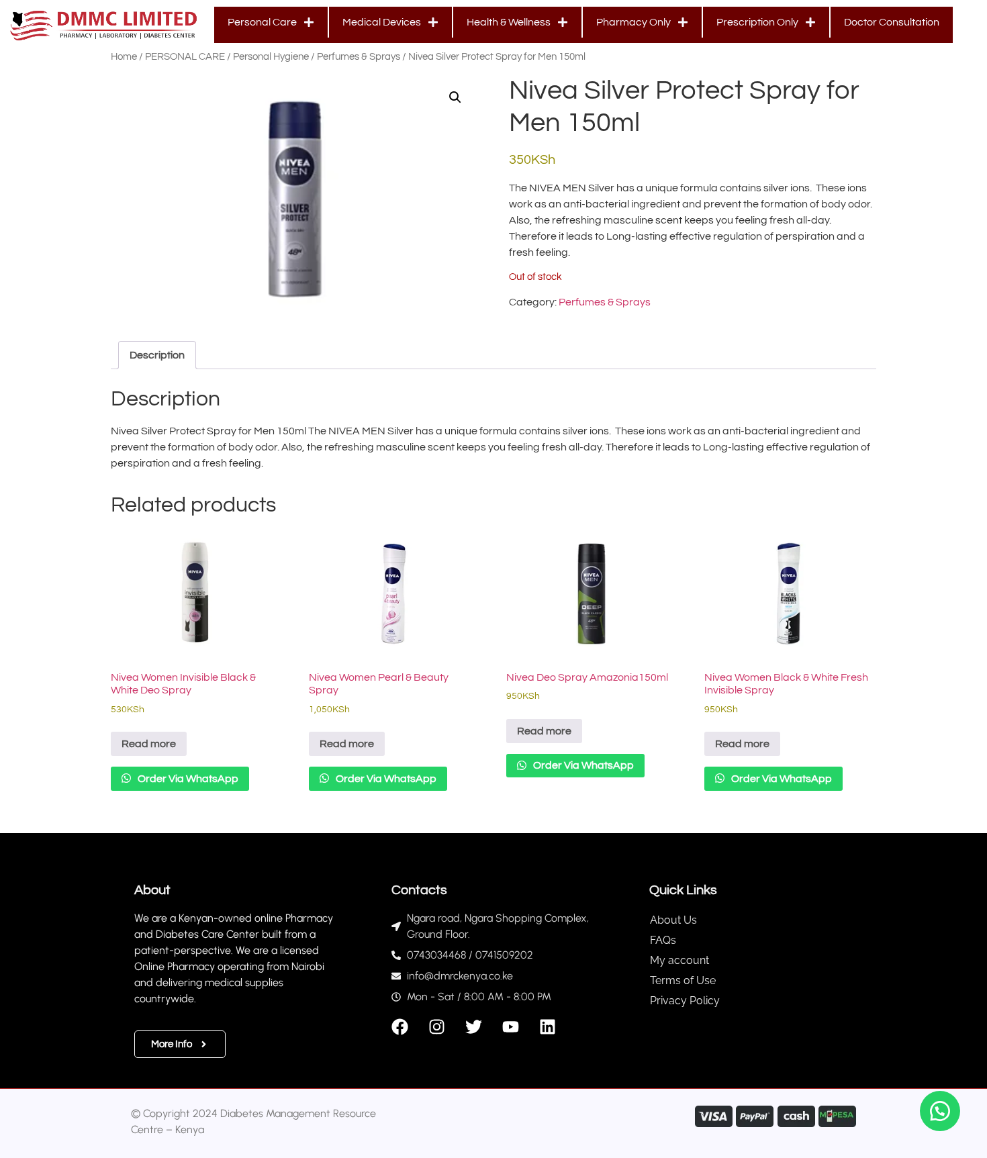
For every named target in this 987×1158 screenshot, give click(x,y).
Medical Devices (381, 22)
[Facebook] (399, 1026)
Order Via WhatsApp (187, 778)
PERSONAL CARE (185, 57)
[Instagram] (436, 1026)
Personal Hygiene (271, 57)
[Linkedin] (547, 1026)
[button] (455, 97)
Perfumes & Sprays (358, 57)
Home (124, 57)
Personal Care (262, 22)
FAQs (663, 940)
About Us (673, 920)
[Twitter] (473, 1026)
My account (679, 960)
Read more (149, 743)
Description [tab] (157, 355)
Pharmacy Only (633, 22)
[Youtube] (510, 1026)
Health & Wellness (509, 22)
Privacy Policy (685, 1000)
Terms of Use (683, 980)
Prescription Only (757, 22)
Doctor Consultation (891, 22)
